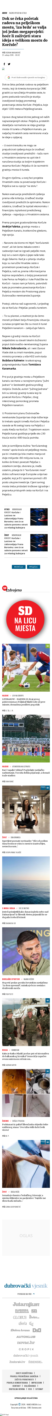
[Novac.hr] (26, 1343)
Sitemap (39, 1388)
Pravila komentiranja (17, 1382)
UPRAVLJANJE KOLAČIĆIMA (26, 1398)
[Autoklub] (26, 1336)
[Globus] (20, 1317)
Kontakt (17, 1385)
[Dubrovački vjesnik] (26, 1355)
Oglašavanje (30, 1385)
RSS (30, 1388)
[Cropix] (26, 1349)
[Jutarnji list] (26, 1304)
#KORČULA (18, 567)
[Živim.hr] (34, 1317)
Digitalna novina (17, 1388)
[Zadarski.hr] (17, 1362)
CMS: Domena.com (34, 1407)
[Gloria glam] (31, 1323)
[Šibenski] (35, 1362)
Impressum (36, 1382)
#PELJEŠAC (33, 567)
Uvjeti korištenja (24, 1373)
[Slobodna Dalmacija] (22, 1311)
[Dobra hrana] (20, 1330)
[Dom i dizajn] (36, 1330)
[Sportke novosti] (34, 1311)
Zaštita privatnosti (24, 1379)
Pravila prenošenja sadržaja (24, 1376)
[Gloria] (22, 1323)
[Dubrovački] (26, 1286)
